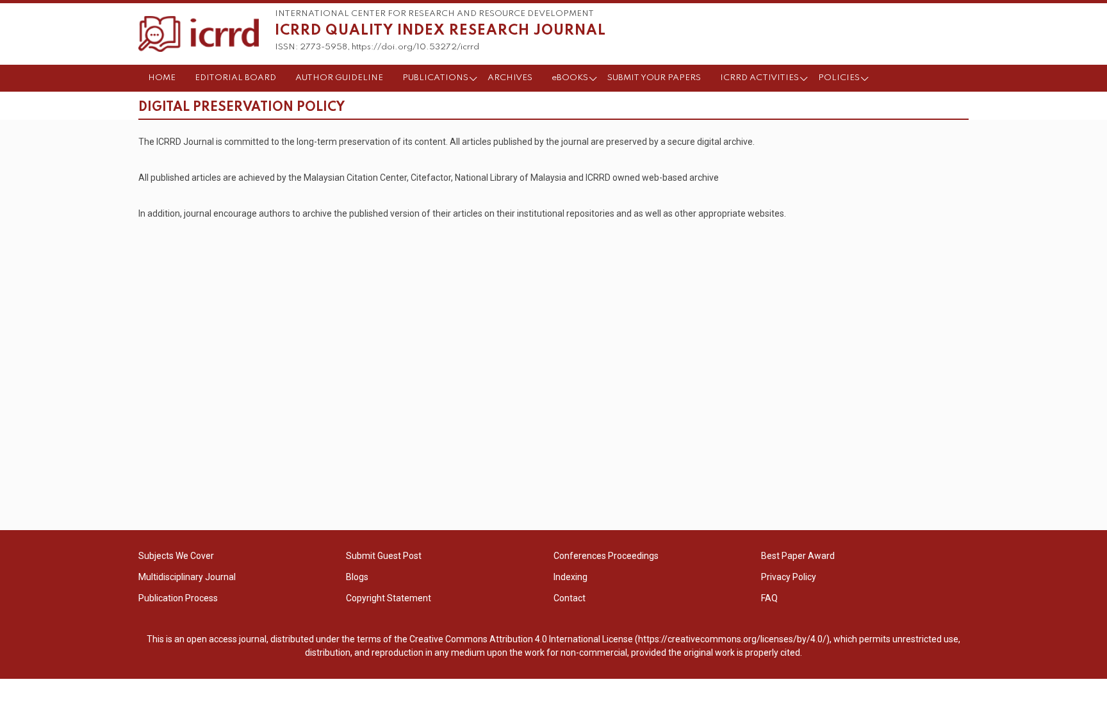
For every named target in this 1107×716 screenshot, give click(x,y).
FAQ (769, 598)
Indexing (570, 577)
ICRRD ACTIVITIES (759, 78)
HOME (162, 78)
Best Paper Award (798, 556)
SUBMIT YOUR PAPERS (654, 78)
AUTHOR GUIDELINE (339, 78)
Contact (570, 598)
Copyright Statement (388, 598)
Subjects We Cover (176, 556)
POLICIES (839, 78)
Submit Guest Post (384, 556)
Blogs (357, 577)
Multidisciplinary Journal (187, 577)
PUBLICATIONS (435, 78)
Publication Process (178, 598)
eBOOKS (570, 78)
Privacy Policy (788, 577)
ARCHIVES (510, 78)
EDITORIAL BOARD (235, 78)
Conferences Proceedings (606, 556)
